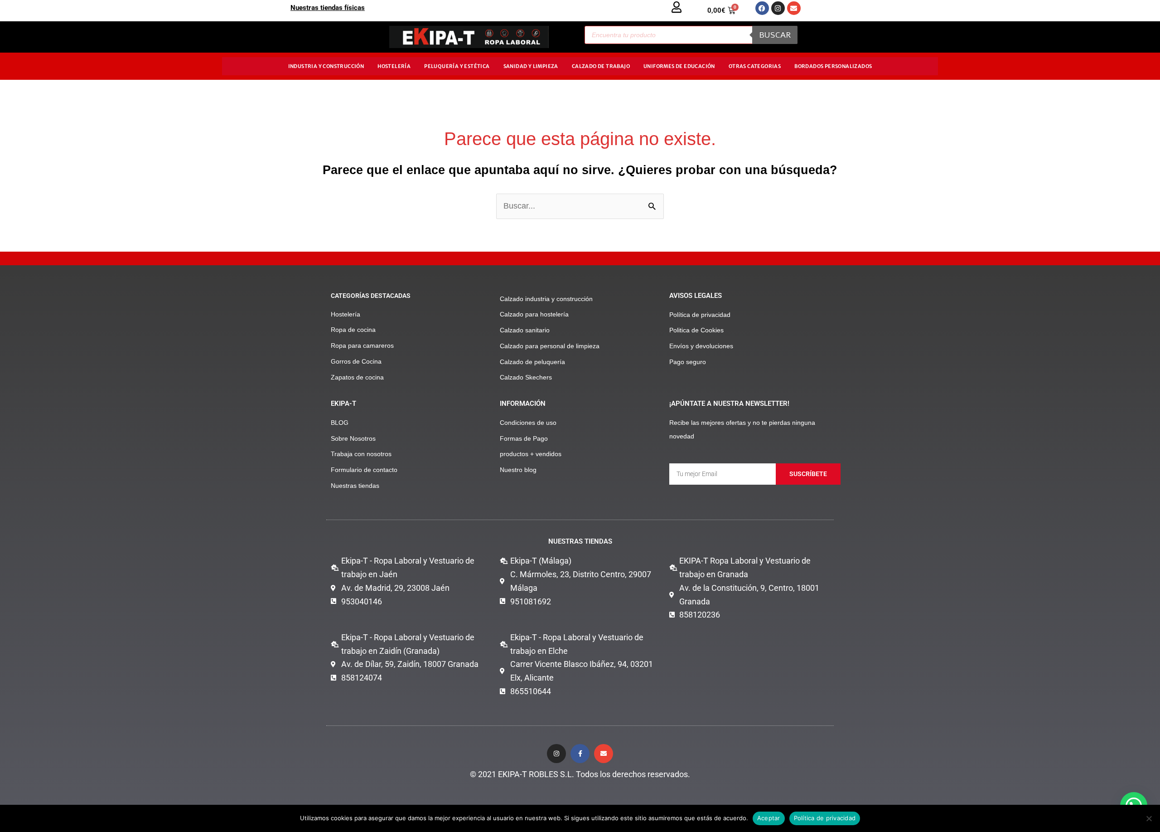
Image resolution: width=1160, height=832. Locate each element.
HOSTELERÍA (394, 66)
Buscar (775, 34)
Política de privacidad (825, 818)
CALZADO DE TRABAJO (601, 66)
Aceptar (768, 818)
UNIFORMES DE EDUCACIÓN (679, 66)
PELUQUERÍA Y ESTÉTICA (456, 66)
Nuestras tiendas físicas (327, 8)
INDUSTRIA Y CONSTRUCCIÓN (326, 66)
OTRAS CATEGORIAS (755, 66)
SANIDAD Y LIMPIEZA (530, 66)
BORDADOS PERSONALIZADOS (833, 66)
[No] (1148, 818)
